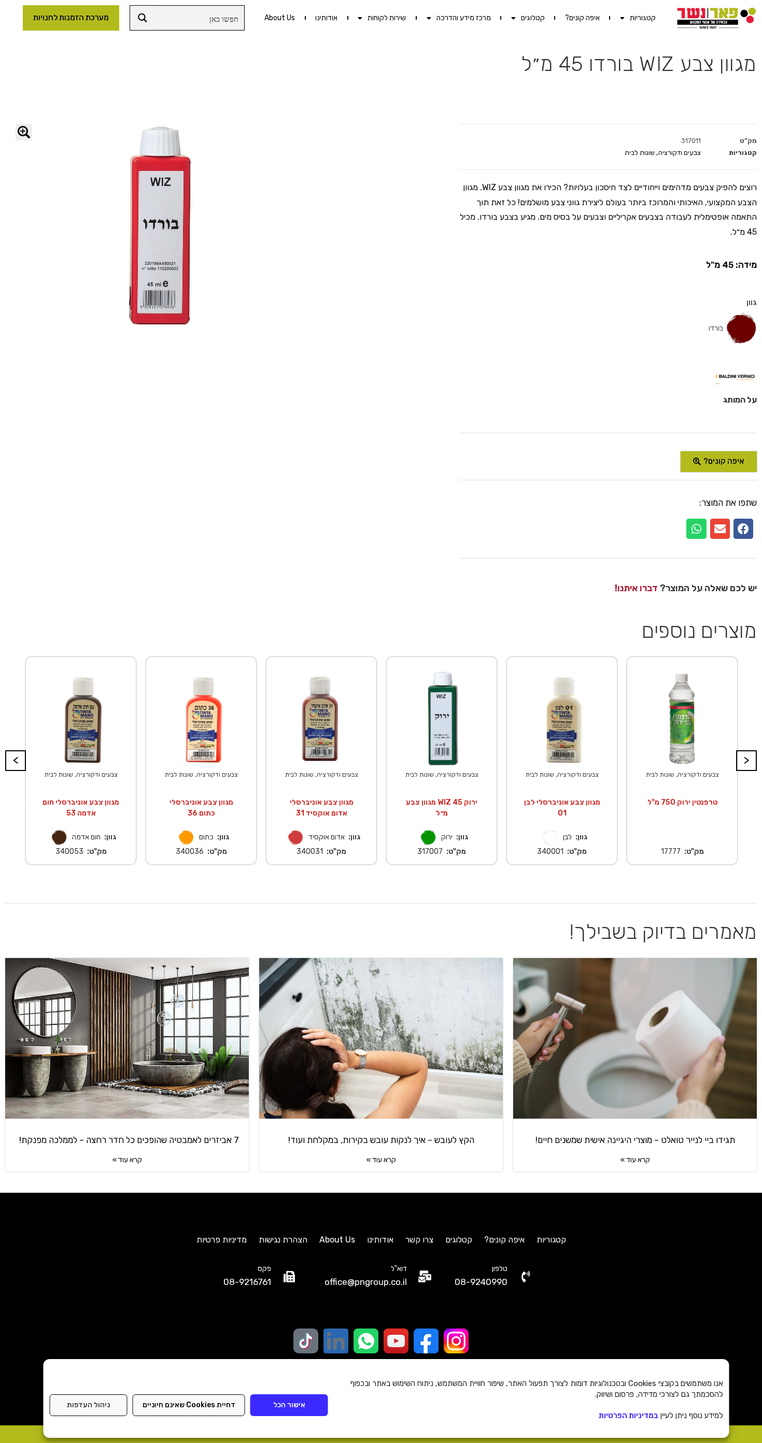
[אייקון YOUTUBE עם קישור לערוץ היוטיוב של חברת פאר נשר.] (396, 1340)
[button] (743, 528)
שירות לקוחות (387, 17)
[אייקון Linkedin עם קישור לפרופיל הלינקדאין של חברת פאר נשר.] (335, 1340)
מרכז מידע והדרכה (463, 17)
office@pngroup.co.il (365, 1282)
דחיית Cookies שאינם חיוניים (189, 1405)
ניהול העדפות (88, 1405)
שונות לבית (640, 152)
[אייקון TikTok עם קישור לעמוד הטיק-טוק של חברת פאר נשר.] (305, 1340)
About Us (279, 17)
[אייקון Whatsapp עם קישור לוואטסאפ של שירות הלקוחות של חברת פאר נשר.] (366, 1340)
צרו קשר (419, 1240)
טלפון (499, 1268)
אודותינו (326, 17)
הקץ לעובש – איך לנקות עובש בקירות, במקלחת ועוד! (381, 1140)
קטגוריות (643, 17)
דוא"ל (399, 1268)
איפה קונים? (582, 17)
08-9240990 (481, 1282)
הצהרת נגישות (283, 1240)
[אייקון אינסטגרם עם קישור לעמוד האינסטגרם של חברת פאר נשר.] (456, 1340)
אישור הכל (289, 1405)
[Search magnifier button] (142, 18)
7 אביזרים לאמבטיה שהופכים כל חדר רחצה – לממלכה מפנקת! (127, 1140)
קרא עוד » (635, 1159)
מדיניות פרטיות (221, 1240)
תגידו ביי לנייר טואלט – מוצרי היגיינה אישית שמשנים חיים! (635, 1140)
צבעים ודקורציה (679, 152)
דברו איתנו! (636, 588)
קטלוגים (533, 17)
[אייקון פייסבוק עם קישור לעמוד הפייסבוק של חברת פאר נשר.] (426, 1340)
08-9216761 (247, 1282)
